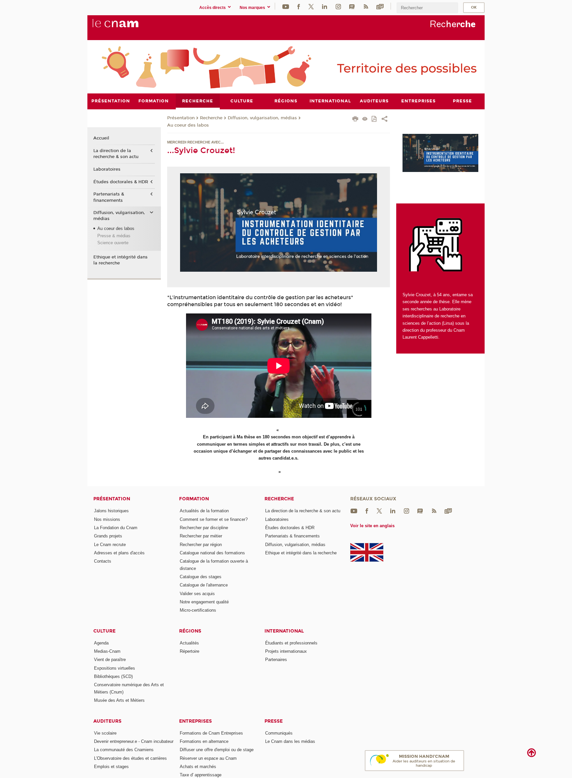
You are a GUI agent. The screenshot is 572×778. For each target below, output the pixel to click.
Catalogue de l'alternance (204, 585)
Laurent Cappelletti (420, 337)
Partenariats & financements (108, 197)
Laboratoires (106, 169)
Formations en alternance (204, 741)
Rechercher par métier (201, 535)
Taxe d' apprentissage (200, 774)
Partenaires (276, 659)
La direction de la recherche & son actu (115, 153)
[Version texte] (365, 119)
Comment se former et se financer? (214, 519)
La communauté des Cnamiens (124, 749)
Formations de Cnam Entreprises (211, 733)
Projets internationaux (286, 651)
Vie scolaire (105, 733)
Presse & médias (113, 235)
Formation (194, 499)
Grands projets (108, 535)
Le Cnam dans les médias (290, 741)
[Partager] (384, 119)
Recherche (211, 118)
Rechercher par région (201, 544)
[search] (427, 7)
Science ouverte (112, 242)
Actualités (189, 642)
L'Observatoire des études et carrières (130, 758)
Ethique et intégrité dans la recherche (120, 260)
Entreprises (195, 721)
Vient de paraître (110, 659)
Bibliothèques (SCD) (113, 676)
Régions (190, 631)
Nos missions (107, 519)
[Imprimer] (355, 119)
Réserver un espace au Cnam (208, 758)
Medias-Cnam (107, 651)
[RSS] (366, 6)
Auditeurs (107, 721)
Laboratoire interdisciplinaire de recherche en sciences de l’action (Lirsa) (434, 316)
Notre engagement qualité (204, 601)
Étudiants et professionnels (291, 642)
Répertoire (189, 651)
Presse (273, 721)
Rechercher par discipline (204, 527)
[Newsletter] (380, 6)
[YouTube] (285, 6)
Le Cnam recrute (110, 544)
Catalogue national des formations (212, 552)
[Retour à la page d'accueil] (126, 26)
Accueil (101, 138)
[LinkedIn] (324, 6)
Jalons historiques (111, 510)
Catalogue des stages (200, 576)
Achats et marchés (198, 766)
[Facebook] (298, 6)
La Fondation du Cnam (115, 527)
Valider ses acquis (197, 593)
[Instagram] (338, 6)
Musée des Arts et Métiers (119, 700)
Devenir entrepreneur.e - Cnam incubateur (133, 741)
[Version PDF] (374, 119)
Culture (104, 631)
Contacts (102, 561)
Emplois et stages (111, 766)
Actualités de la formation (204, 510)
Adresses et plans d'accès (119, 552)
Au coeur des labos (188, 125)
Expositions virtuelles (114, 668)
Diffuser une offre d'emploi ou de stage (217, 749)
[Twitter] (311, 6)
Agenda (101, 642)
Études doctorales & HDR (120, 182)
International (284, 631)
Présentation (181, 118)
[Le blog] (352, 6)
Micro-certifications (198, 610)
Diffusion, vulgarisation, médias (262, 118)
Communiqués (279, 733)
